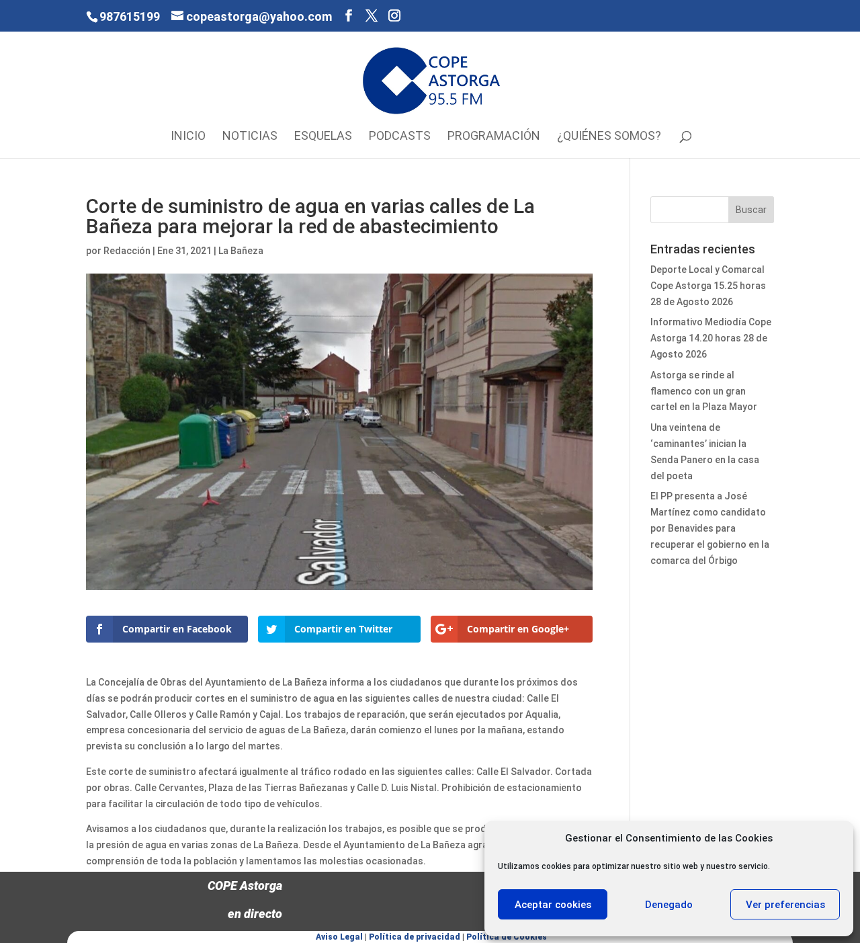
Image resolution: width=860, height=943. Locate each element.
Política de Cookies (506, 937)
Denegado (669, 905)
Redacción (126, 250)
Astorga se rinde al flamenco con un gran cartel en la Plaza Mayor (703, 391)
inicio (188, 136)
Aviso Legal (339, 937)
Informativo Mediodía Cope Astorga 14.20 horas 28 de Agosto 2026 (710, 338)
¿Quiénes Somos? (609, 136)
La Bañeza (240, 250)
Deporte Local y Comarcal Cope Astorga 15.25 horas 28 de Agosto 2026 (708, 285)
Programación (493, 136)
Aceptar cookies (553, 905)
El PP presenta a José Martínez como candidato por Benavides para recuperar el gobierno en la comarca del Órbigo (709, 528)
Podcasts (400, 136)
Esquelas (323, 136)
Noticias (249, 136)
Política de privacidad (414, 937)
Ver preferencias (785, 905)
